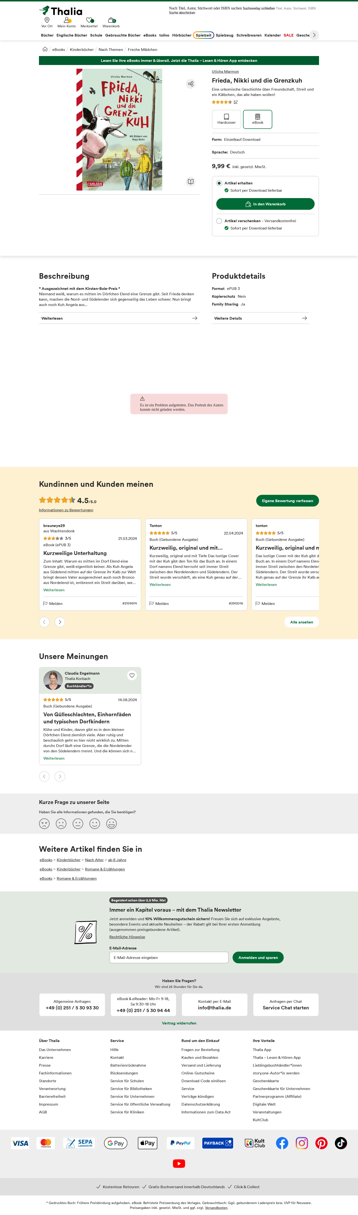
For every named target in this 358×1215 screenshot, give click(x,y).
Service (117, 1040)
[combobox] (219, 183)
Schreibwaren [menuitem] (249, 35)
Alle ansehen (301, 622)
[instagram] (302, 1143)
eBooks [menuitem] (149, 35)
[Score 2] (61, 823)
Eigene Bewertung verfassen (287, 500)
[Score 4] (94, 823)
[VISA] (20, 1143)
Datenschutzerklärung (200, 1104)
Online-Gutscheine (198, 1073)
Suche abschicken (182, 13)
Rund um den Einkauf (200, 1040)
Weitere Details (228, 318)
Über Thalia (49, 1040)
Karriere (46, 1057)
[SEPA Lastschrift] (79, 1143)
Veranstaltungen (267, 1112)
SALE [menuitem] (288, 35)
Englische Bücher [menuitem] (72, 35)
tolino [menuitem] (164, 35)
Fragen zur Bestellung (200, 1049)
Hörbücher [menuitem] (181, 35)
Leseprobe (191, 182)
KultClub (260, 1119)
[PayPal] (180, 1143)
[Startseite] (45, 49)
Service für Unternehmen (132, 1096)
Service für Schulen (127, 1080)
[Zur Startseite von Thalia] (63, 10)
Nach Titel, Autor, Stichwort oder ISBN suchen (205, 8)
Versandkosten (216, 1207)
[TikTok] (341, 1143)
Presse (45, 1065)
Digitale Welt (264, 1104)
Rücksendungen (124, 1073)
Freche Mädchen (142, 49)
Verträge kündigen (197, 1096)
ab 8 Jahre (117, 859)
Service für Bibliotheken (131, 1088)
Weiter (314, 35)
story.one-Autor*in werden (276, 1073)
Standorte (47, 1080)
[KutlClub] (255, 1143)
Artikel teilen (191, 84)
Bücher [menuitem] (47, 35)
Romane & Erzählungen (105, 869)
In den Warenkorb (269, 204)
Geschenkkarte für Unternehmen (281, 1088)
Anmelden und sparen (258, 957)
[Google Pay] (116, 1143)
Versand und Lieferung (201, 1065)
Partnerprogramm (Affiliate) (277, 1096)
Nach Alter (94, 859)
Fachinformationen (55, 1073)
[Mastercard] (46, 1143)
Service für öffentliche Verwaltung (140, 1104)
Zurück (44, 622)
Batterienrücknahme (128, 1065)
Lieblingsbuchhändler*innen (277, 1065)
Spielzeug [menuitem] (225, 35)
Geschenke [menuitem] (306, 35)
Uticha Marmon (225, 71)
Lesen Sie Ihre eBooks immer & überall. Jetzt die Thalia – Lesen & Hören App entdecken (179, 60)
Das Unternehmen (55, 1049)
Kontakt (117, 1057)
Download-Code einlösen (203, 1080)
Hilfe (114, 1049)
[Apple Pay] (147, 1143)
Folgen (132, 675)
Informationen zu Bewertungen (66, 509)
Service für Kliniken (127, 1112)
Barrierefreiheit (52, 1096)
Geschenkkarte (266, 1080)
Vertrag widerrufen (179, 1023)
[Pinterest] (321, 1143)
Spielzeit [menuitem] (203, 35)
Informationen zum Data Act (206, 1112)
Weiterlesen (52, 318)
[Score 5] (111, 823)
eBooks (58, 49)
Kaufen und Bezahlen (199, 1057)
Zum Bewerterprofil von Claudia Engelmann (90, 681)
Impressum (48, 1104)
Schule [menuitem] (96, 35)
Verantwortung (52, 1088)
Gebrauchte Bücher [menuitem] (123, 35)
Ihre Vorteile (264, 1040)
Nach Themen (111, 49)
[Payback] (218, 1143)
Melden (56, 603)
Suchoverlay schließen (259, 8)
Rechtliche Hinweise (127, 936)
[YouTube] (179, 1164)
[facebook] (282, 1143)
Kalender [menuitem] (272, 35)
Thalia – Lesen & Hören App (277, 1057)
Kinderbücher (82, 49)
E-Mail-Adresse (123, 948)
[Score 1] (44, 823)
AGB (43, 1112)
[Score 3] (78, 823)
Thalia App (262, 1049)
